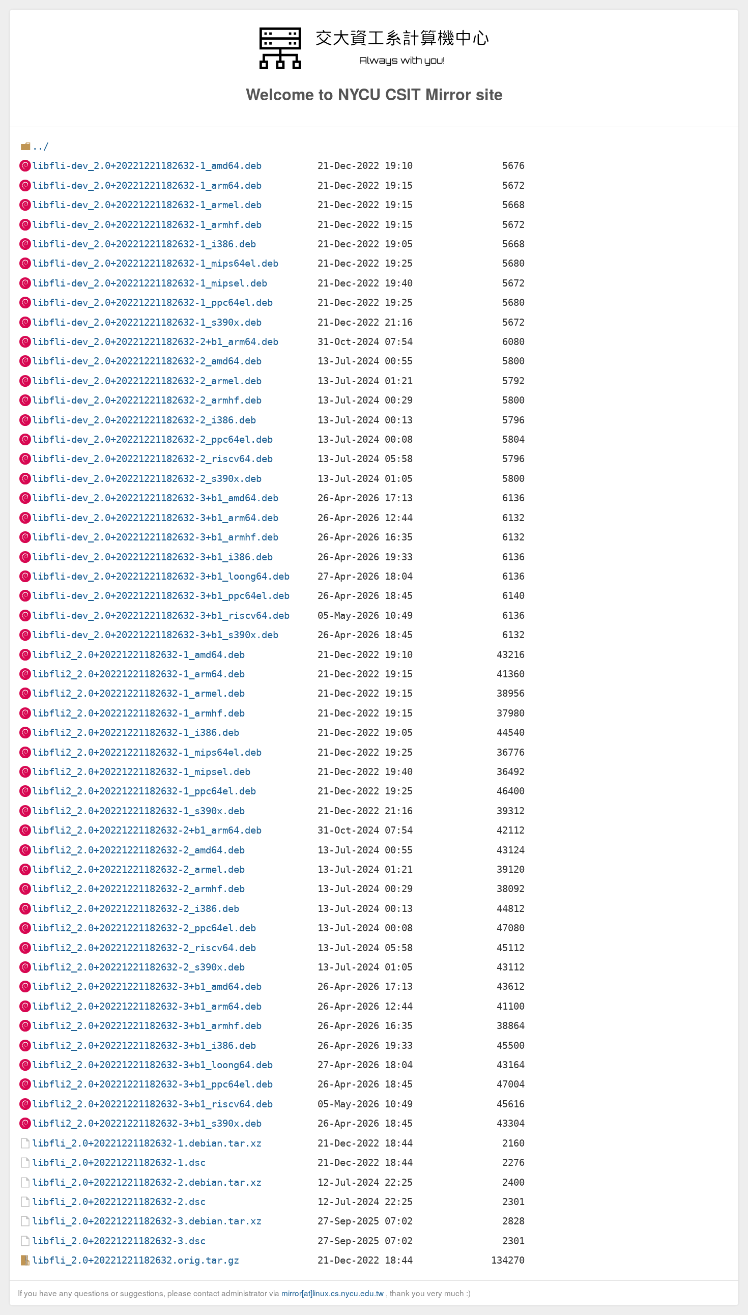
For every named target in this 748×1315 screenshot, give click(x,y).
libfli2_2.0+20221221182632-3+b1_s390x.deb (147, 1123)
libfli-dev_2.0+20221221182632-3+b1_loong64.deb (161, 576)
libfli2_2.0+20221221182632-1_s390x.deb (138, 811)
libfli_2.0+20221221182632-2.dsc (119, 1202)
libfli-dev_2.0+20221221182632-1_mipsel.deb (149, 283)
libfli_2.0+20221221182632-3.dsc (119, 1241)
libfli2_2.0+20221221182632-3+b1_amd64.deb (147, 986)
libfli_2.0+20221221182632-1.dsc (119, 1162)
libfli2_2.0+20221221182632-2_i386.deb (135, 908)
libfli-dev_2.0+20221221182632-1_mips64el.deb (155, 263)
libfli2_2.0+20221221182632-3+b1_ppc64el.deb (152, 1084)
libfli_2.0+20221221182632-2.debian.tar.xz (147, 1182)
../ (40, 146)
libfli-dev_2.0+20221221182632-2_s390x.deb (147, 478)
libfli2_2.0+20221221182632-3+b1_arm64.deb (147, 1006)
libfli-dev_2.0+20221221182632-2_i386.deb (144, 420)
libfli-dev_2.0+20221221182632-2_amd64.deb (147, 361)
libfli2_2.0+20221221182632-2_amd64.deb (138, 850)
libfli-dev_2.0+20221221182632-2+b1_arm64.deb (155, 342)
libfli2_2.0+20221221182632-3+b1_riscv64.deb (152, 1104)
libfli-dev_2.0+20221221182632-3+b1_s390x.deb (155, 635)
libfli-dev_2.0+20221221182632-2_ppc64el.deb (152, 439)
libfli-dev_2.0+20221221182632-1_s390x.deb (147, 322)
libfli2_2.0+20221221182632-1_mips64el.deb (147, 752)
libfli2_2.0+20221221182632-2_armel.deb (138, 869)
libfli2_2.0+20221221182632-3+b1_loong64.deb (152, 1065)
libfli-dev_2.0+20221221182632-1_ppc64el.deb (152, 302)
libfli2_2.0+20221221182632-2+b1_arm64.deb (147, 830)
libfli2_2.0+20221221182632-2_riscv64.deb (144, 948)
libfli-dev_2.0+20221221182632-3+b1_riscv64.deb (161, 615)
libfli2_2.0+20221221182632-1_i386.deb (135, 732)
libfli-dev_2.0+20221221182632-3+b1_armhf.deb (155, 537)
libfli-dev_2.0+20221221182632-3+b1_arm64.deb (155, 518)
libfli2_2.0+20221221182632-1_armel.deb (138, 693)
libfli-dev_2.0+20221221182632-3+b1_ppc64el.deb (161, 596)
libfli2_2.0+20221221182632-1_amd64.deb (138, 655)
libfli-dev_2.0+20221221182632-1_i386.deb (144, 244)
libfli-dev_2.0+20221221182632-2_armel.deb (147, 381)
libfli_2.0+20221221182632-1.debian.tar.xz (147, 1143)
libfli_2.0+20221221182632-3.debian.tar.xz (147, 1221)
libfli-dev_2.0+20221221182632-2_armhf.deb (147, 400)
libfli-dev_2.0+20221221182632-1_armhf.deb (147, 225)
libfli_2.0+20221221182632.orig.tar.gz (135, 1260)
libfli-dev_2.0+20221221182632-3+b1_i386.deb (152, 557)
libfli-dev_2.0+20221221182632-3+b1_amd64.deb (155, 498)
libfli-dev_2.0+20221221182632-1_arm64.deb (147, 185)
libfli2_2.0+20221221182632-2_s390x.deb (138, 967)
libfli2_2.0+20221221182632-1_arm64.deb (138, 674)
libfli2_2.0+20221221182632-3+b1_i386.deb (144, 1045)
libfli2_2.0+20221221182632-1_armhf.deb (138, 713)
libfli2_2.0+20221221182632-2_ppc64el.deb (144, 928)
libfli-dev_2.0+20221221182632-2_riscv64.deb (152, 459)
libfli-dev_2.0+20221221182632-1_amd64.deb (147, 165)
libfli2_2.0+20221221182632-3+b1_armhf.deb (147, 1026)
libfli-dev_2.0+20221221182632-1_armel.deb (147, 205)
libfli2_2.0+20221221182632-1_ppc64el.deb (144, 791)
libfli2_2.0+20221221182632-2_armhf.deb (138, 889)
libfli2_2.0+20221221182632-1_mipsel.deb (141, 772)
